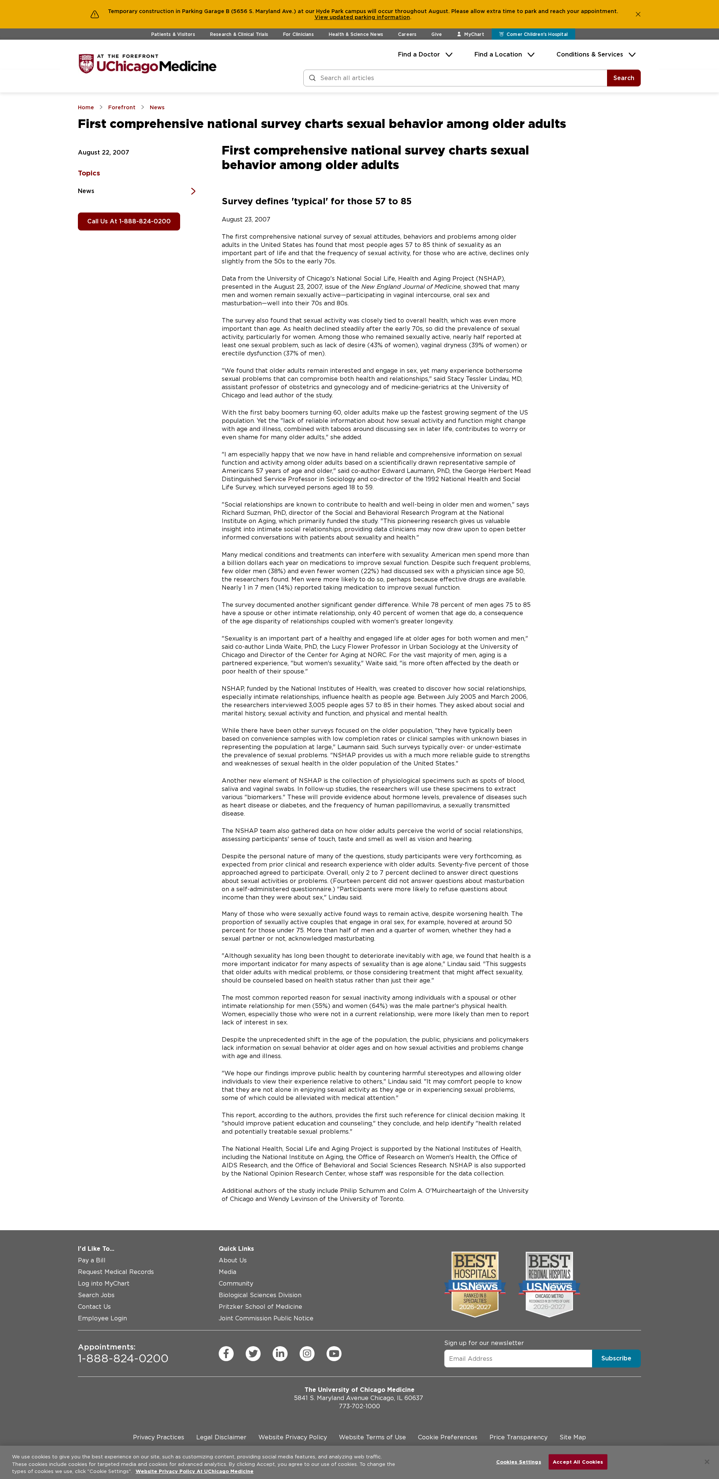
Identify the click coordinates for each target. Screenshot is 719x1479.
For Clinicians (298, 34)
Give (436, 34)
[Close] (707, 1462)
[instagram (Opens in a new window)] (307, 1353)
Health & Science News (356, 34)
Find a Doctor (419, 54)
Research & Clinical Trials (239, 34)
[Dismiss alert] (638, 14)
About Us (233, 1260)
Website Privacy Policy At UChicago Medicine (195, 1471)
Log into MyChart (104, 1283)
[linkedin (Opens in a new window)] (280, 1353)
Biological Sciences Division (260, 1295)
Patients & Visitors (173, 34)
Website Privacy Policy (292, 1437)
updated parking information (370, 17)
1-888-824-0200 (123, 1353)
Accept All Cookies (578, 1461)
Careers (407, 34)
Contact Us (94, 1306)
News (86, 191)
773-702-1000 (359, 1406)
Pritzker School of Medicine (260, 1306)
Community (236, 1283)
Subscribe (616, 1358)
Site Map (572, 1437)
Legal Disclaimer (221, 1437)
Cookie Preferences (447, 1437)
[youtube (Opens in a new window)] (334, 1353)
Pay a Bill (92, 1260)
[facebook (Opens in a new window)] (226, 1353)
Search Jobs (96, 1295)
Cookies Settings (518, 1461)
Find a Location (498, 54)
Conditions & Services (589, 54)
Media (227, 1271)
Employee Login (102, 1318)
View (322, 17)
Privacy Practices (158, 1437)
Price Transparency (518, 1437)
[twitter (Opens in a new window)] (253, 1353)
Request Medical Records (116, 1271)
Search (623, 78)
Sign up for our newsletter (484, 1343)
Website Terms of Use (372, 1437)
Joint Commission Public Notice (266, 1318)
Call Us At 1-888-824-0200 (129, 221)
